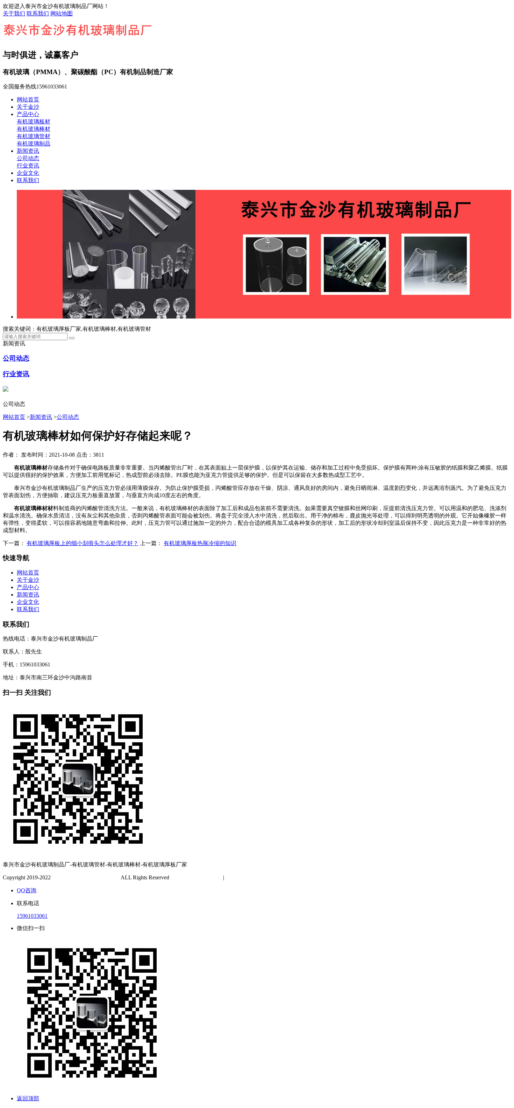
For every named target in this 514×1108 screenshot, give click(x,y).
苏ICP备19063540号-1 (197, 877)
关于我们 (14, 13)
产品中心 (28, 114)
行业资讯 (28, 166)
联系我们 (38, 13)
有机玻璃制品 (33, 143)
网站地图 (61, 13)
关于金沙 (28, 107)
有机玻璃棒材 (33, 129)
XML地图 (260, 877)
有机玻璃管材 (33, 136)
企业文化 (28, 173)
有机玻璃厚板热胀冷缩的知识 (200, 543)
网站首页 (28, 99)
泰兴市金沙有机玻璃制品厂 (85, 877)
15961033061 (32, 916)
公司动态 (28, 158)
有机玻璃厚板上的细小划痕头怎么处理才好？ (82, 543)
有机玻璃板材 (33, 121)
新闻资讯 (28, 151)
